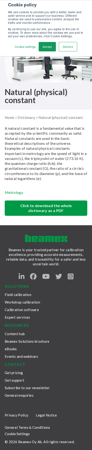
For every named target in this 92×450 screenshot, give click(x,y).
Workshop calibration (22, 302)
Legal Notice (46, 415)
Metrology (14, 192)
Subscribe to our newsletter (27, 388)
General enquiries (19, 395)
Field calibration (18, 294)
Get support (14, 380)
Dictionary (26, 117)
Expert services (17, 317)
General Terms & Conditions (27, 427)
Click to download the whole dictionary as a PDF (46, 208)
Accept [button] (47, 47)
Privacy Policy (16, 415)
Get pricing (14, 373)
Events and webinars (21, 356)
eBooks (11, 349)
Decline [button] (68, 47)
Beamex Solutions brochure (27, 341)
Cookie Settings (17, 434)
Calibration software (22, 310)
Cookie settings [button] (25, 47)
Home (9, 117)
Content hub (15, 334)
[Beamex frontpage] (46, 238)
